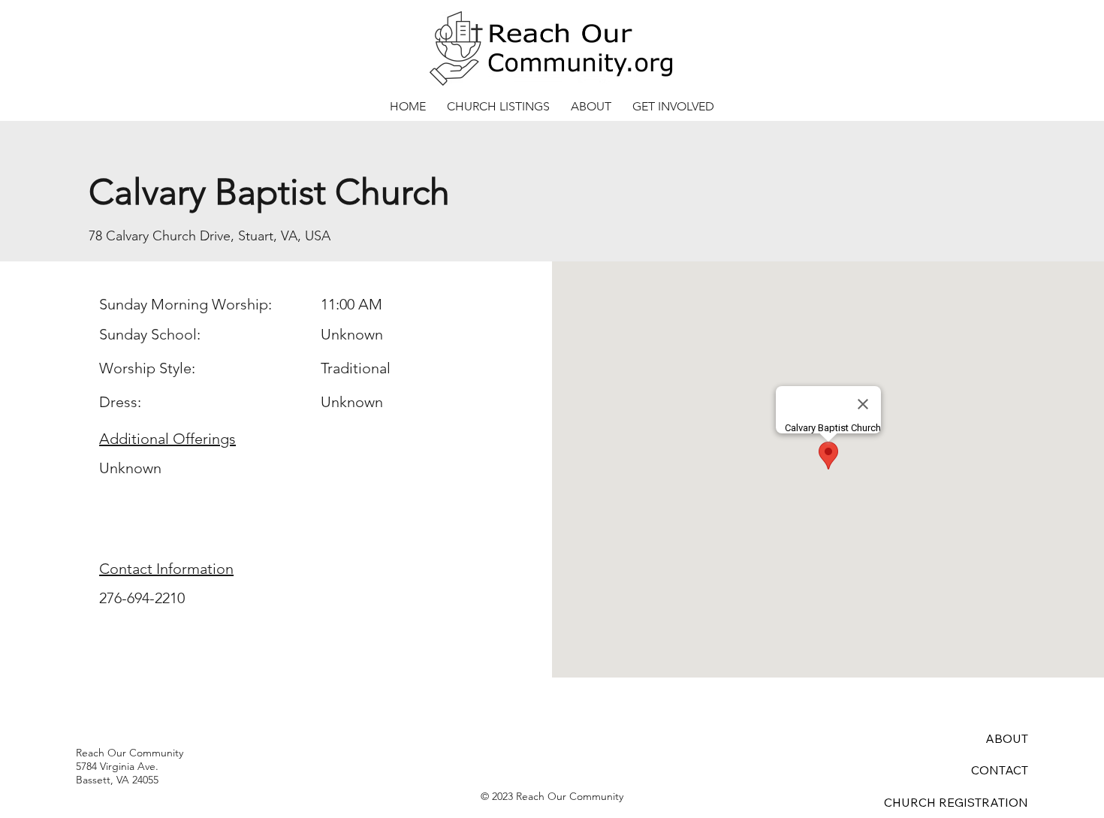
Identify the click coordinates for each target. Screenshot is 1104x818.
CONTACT (999, 769)
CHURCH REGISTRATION (956, 802)
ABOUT (1006, 738)
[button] (498, 106)
